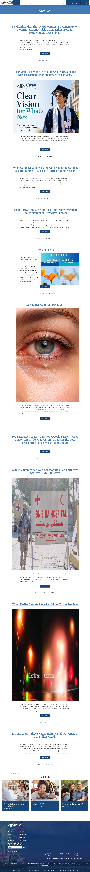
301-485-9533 (77, 854)
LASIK (9, 834)
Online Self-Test (51, 870)
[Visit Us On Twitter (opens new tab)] (18, 844)
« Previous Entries (15, 773)
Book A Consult (84, 2)
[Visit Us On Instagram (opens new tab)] (15, 844)
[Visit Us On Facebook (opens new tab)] (9, 844)
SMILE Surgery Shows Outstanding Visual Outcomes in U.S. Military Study (45, 735)
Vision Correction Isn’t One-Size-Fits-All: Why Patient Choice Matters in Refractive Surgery (45, 211)
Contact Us (58, 2)
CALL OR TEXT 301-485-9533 (16, 870)
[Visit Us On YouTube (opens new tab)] (12, 844)
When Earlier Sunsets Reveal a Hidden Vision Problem (45, 604)
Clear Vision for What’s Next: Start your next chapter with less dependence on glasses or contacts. (45, 73)
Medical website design (65, 858)
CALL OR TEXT (17, 2)
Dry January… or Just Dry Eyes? (45, 304)
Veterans (37, 1)
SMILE (9, 837)
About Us (23, 2)
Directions (23, 837)
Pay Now (64, 2)
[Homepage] (7, 2)
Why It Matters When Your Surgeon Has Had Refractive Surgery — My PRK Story (45, 471)
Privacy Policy (45, 865)
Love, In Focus (45, 249)
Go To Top (12, 851)
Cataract (11, 840)
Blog (43, 60)
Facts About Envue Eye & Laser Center (61, 863)
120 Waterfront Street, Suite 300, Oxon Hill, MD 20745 (58, 854)
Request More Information (73, 2)
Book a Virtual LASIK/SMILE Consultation (72, 870)
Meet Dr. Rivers (12, 831)
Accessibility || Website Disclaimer (80, 863)
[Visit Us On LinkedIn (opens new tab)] (20, 844)
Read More (45, 53)
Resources (44, 1)
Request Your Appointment (35, 870)
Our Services (30, 2)
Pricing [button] (51, 1)
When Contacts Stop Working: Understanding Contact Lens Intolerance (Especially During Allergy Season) (45, 169)
